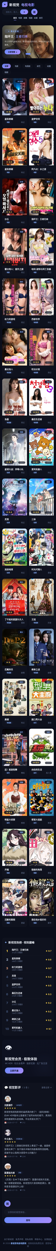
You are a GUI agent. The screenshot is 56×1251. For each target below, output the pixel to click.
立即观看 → (12, 52)
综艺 (41, 18)
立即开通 (14, 1070)
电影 (20, 18)
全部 (6, 66)
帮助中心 (38, 1239)
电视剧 (27, 66)
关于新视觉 (9, 1239)
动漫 (36, 18)
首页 (15, 18)
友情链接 (48, 1239)
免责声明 (19, 1239)
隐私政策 (29, 1239)
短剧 (31, 18)
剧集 (25, 18)
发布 (28, 1220)
